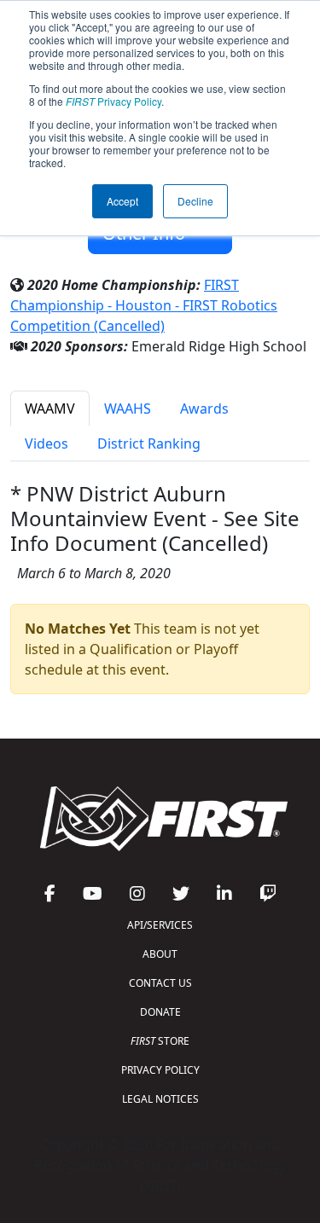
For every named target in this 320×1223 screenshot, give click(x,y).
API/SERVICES (160, 925)
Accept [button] (122, 201)
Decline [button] (195, 201)
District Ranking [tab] (149, 443)
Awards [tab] (204, 408)
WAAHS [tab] (127, 408)
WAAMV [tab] (50, 408)
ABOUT (160, 954)
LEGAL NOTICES (160, 1099)
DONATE (160, 1012)
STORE (160, 1041)
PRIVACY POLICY (160, 1070)
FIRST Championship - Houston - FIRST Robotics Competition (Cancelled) (143, 305)
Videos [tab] (46, 443)
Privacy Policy (113, 101)
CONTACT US (160, 983)
